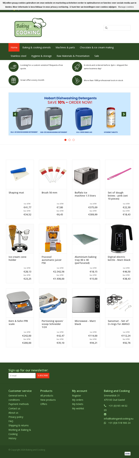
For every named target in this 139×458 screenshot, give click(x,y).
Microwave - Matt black (85, 322)
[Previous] (15, 114)
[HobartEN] (69, 114)
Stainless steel (18, 55)
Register (76, 395)
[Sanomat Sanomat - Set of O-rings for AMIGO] (119, 303)
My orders (77, 399)
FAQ (10, 421)
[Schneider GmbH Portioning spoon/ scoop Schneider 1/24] (53, 303)
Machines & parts (65, 47)
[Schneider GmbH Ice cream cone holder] (20, 238)
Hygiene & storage (41, 55)
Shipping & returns (18, 425)
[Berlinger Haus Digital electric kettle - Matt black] (119, 238)
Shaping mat (16, 192)
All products (46, 395)
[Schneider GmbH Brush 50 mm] (53, 174)
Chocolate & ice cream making (97, 47)
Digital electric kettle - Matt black (119, 258)
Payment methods (18, 404)
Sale (96, 55)
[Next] (124, 114)
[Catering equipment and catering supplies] (44, 27)
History (12, 438)
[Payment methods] (127, 453)
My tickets (77, 404)
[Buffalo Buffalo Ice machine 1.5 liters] (86, 174)
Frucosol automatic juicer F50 (52, 260)
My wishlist (78, 408)
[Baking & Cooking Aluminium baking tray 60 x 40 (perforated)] (86, 238)
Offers (43, 404)
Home (14, 47)
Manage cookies (126, 7)
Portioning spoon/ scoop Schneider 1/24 (52, 324)
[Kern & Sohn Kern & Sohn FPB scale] (20, 303)
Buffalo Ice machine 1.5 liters (85, 194)
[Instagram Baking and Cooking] (128, 370)
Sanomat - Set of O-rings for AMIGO (119, 322)
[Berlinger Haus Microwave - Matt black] (86, 303)
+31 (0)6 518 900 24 (119, 422)
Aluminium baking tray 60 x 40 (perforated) (85, 260)
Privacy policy (15, 416)
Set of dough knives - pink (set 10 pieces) (118, 195)
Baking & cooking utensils (36, 47)
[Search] (105, 28)
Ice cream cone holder (17, 258)
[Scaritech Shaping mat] (20, 174)
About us (13, 412)
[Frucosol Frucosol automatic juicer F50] (53, 238)
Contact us (14, 408)
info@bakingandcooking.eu (118, 418)
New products (48, 399)
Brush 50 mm (49, 192)
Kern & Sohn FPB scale (18, 322)
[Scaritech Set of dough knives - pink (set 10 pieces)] (119, 174)
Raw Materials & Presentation (73, 55)
